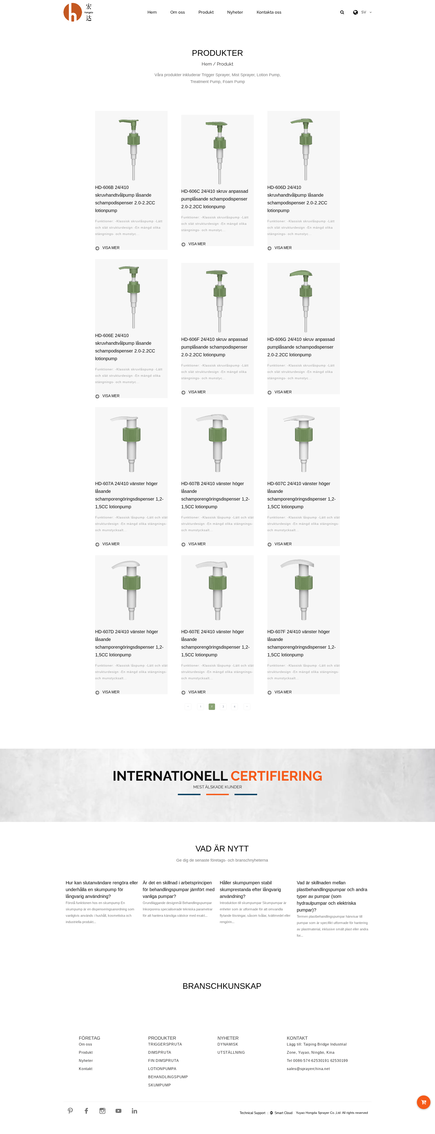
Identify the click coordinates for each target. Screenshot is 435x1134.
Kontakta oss (269, 12)
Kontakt (85, 1069)
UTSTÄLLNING (231, 1052)
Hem (152, 12)
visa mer (111, 248)
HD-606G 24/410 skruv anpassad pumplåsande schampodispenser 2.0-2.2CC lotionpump (301, 347)
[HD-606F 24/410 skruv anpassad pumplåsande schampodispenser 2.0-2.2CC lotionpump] (217, 265)
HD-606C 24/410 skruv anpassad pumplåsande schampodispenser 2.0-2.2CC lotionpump (214, 199)
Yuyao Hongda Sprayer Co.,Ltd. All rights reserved (332, 1112)
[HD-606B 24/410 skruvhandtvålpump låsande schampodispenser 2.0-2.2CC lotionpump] (131, 113)
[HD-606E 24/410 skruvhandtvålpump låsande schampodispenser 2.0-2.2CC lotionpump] (131, 261)
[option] (101, 902)
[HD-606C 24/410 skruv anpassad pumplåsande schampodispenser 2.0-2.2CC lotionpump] (217, 117)
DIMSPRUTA (159, 1052)
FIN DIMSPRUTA (163, 1061)
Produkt (206, 12)
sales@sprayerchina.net (308, 1069)
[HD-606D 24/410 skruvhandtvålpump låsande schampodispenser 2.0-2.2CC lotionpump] (303, 113)
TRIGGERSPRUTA (165, 1044)
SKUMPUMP (159, 1085)
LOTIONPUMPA (162, 1069)
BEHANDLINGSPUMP (168, 1077)
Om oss (177, 12)
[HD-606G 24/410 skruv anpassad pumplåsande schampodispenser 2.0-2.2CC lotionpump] (303, 265)
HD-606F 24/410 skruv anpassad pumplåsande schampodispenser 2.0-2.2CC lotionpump (214, 347)
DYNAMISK (228, 1044)
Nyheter (235, 12)
